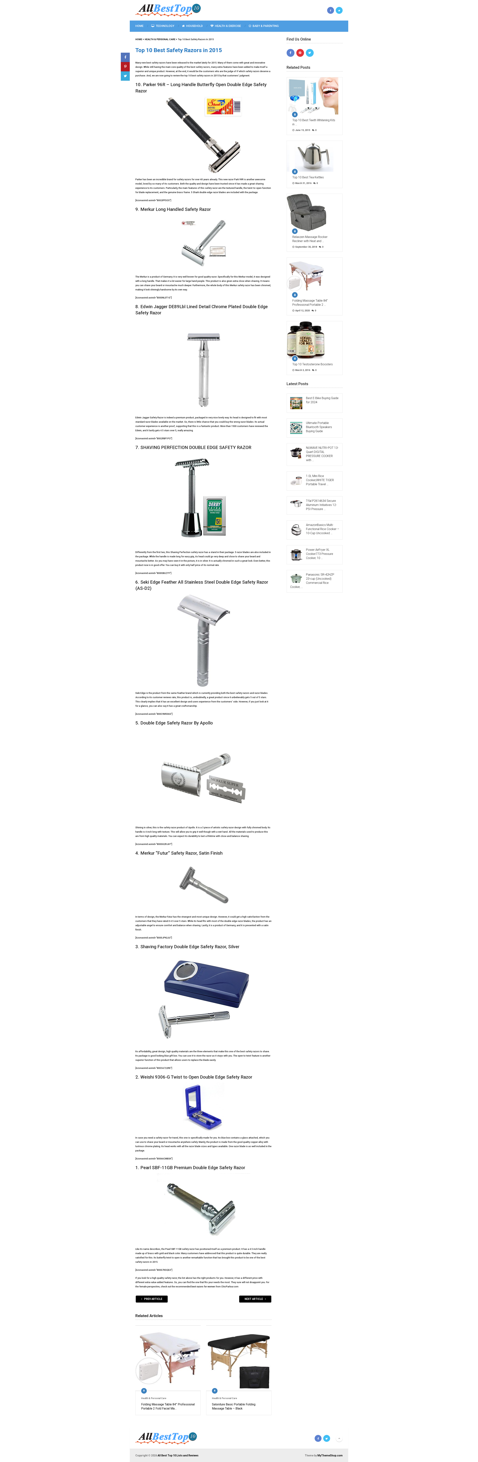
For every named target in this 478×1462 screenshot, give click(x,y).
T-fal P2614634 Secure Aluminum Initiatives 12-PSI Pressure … (321, 505)
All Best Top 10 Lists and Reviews (178, 1455)
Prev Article (153, 1298)
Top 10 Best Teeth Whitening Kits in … (313, 122)
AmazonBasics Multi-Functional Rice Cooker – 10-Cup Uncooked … (322, 529)
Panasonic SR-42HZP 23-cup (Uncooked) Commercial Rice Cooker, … (312, 581)
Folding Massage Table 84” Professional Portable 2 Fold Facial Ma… (168, 1406)
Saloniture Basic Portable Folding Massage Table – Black (233, 1406)
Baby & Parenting (265, 26)
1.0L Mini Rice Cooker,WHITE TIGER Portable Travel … (320, 480)
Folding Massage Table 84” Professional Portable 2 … (310, 302)
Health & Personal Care (153, 1398)
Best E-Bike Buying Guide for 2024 (322, 400)
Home (139, 26)
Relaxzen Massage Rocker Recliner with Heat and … (310, 239)
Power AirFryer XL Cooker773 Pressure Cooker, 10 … (319, 554)
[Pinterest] (300, 53)
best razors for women (203, 1286)
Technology (164, 26)
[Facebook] (290, 53)
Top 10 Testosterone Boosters (312, 364)
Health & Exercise (227, 26)
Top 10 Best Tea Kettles (308, 177)
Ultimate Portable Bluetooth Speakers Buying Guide (319, 427)
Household (194, 26)
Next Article (254, 1298)
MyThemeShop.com (330, 1455)
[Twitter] (310, 53)
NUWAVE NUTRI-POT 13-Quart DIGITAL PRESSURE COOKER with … (322, 454)
